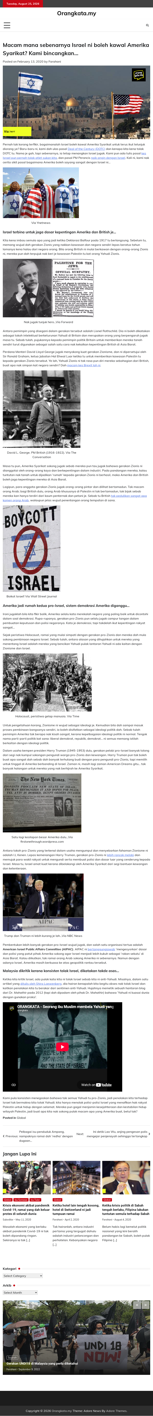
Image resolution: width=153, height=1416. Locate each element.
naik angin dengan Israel (108, 158)
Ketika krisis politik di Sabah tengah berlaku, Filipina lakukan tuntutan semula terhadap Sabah (125, 1210)
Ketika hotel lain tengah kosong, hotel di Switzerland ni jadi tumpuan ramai (76, 1210)
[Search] (147, 25)
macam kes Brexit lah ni (83, 365)
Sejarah (12, 1357)
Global (21, 1118)
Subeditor (8, 1219)
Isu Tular (35, 1199)
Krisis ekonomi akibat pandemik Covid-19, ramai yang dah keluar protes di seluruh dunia (26, 1210)
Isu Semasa (21, 1199)
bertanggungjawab (101, 949)
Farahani (55, 61)
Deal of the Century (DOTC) (86, 149)
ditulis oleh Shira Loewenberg (41, 983)
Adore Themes (116, 1411)
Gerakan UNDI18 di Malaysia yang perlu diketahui (42, 1363)
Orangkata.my (76, 13)
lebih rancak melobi (120, 855)
